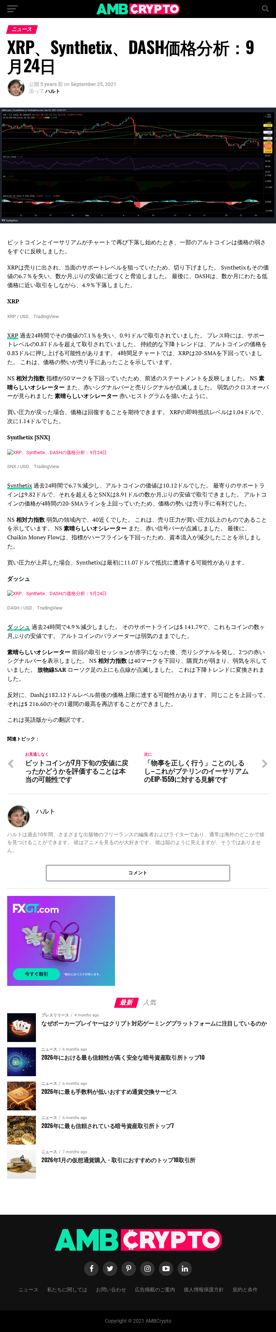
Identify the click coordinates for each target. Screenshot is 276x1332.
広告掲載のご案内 (155, 1289)
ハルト (52, 91)
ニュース (28, 1289)
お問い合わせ (111, 1289)
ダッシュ (18, 627)
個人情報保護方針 (204, 1289)
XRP (12, 335)
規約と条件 (245, 1289)
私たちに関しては (67, 1289)
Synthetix (19, 485)
